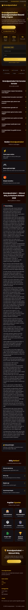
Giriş (3, 581)
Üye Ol (17, 62)
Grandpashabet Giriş (8, 27)
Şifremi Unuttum (12, 62)
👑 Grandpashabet (9, 5)
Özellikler (4, 583)
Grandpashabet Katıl (14, 561)
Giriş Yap (15, 59)
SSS (2, 584)
